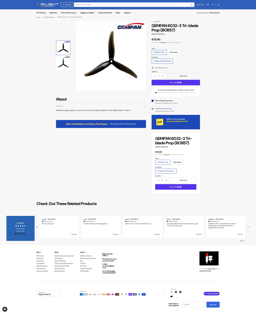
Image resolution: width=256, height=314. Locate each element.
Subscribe (213, 305)
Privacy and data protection (64, 263)
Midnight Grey (160, 53)
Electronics (40, 261)
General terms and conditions (64, 256)
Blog (81, 261)
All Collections (41, 268)
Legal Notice (59, 258)
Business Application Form (177, 121)
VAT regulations (60, 271)
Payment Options (60, 261)
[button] (218, 5)
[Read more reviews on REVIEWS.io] (20, 234)
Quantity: (154, 72)
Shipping (163, 42)
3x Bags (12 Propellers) (162, 62)
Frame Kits (40, 258)
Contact (83, 263)
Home (38, 17)
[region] (143, 227)
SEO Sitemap (84, 271)
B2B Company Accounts (88, 258)
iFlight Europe (211, 269)
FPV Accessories (48, 17)
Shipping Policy (60, 268)
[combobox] (134, 4)
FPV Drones (40, 256)
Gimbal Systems (42, 266)
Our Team (83, 266)
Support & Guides (42, 271)
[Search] (191, 5)
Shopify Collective (86, 268)
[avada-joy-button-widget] (4, 309)
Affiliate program (85, 256)
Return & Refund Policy (62, 266)
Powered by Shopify (205, 271)
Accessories (40, 263)
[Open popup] (167, 68)
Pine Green (175, 53)
